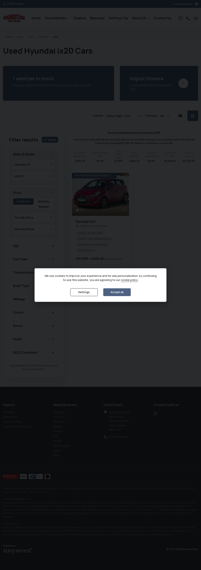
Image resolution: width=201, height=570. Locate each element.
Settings (84, 292)
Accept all (117, 292)
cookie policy (129, 280)
